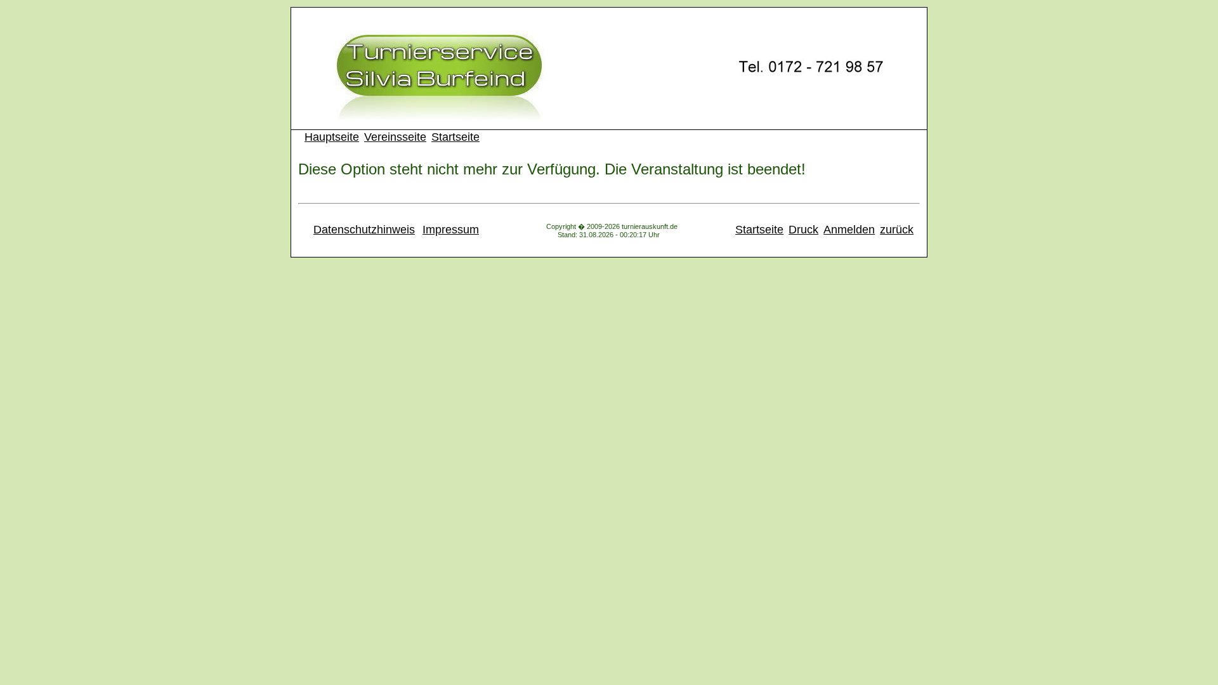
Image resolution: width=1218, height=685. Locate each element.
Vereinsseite (395, 137)
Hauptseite (331, 137)
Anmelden (849, 229)
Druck (803, 229)
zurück (897, 229)
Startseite (455, 137)
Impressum (450, 229)
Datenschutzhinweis (364, 229)
